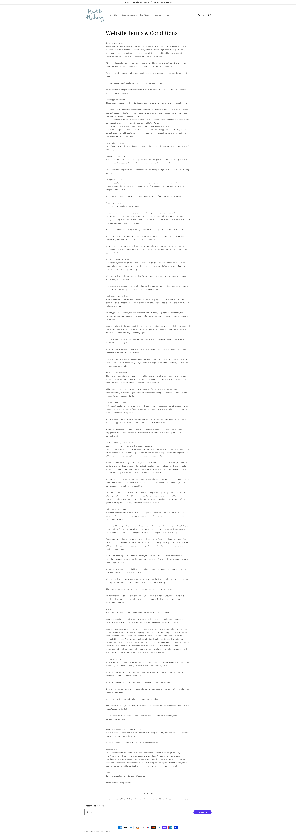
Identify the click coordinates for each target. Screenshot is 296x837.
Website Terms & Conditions (153, 799)
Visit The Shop (120, 799)
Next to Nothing (94, 831)
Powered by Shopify (105, 831)
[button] (114, 15)
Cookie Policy (184, 799)
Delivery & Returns (134, 799)
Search (110, 799)
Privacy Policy (171, 799)
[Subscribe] (123, 812)
